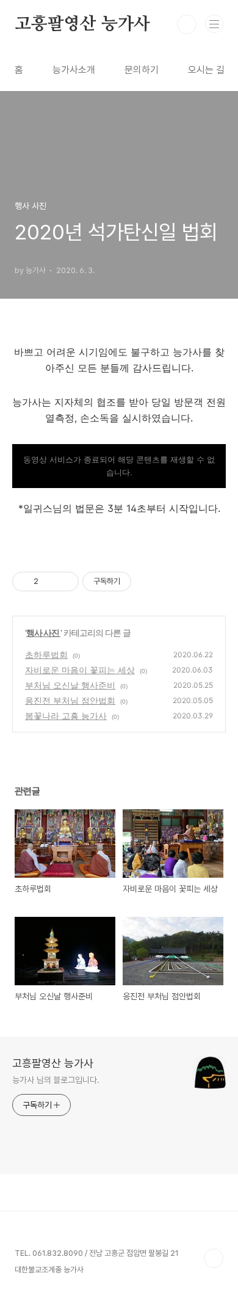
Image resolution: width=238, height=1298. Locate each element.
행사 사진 (43, 632)
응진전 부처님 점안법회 (70, 700)
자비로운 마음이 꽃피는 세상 (80, 670)
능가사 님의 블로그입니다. (55, 1080)
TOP (213, 1258)
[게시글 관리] (65, 581)
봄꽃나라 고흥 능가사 (66, 715)
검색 (187, 24)
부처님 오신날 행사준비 (70, 685)
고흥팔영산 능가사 (82, 24)
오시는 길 (206, 70)
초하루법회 (46, 654)
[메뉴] (214, 24)
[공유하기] (49, 581)
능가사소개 (73, 70)
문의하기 (141, 70)
